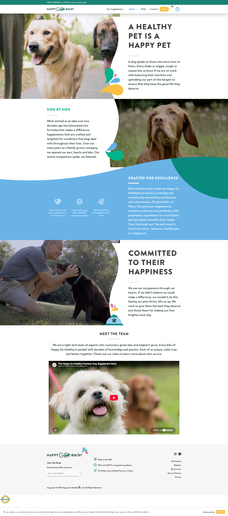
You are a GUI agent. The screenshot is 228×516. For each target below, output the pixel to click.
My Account (176, 469)
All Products (176, 461)
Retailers (177, 465)
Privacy (178, 477)
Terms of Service (174, 473)
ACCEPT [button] (221, 512)
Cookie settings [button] (209, 512)
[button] (172, 6)
